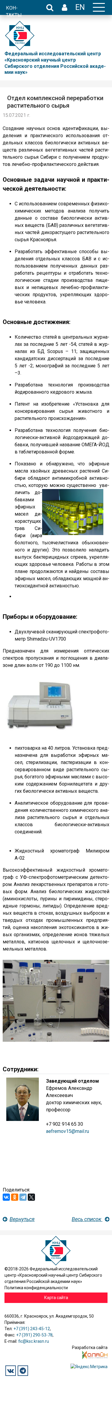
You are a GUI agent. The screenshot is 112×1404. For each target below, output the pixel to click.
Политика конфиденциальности (36, 1287)
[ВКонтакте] (6, 1197)
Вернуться (22, 1219)
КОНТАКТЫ (14, 11)
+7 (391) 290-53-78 (34, 1335)
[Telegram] (23, 1197)
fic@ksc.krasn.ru (33, 1341)
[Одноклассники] (14, 1197)
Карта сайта (56, 1297)
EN (80, 7)
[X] (31, 1197)
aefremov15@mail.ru (67, 1131)
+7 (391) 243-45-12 (31, 1328)
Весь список (87, 1219)
